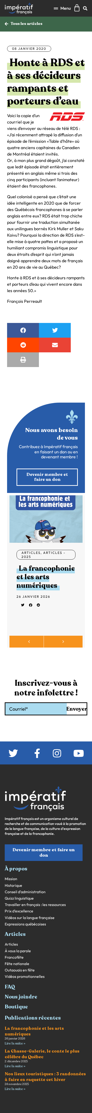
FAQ (10, 986)
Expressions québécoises (25, 924)
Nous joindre (21, 996)
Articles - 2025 (43, 555)
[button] (62, 8)
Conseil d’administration (25, 892)
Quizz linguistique (19, 898)
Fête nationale (17, 963)
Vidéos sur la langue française (29, 917)
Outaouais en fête (20, 970)
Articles (31, 553)
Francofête (14, 957)
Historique (13, 885)
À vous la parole (18, 951)
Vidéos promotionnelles (25, 976)
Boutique (16, 1006)
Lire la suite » (15, 1043)
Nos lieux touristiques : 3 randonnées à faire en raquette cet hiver (45, 1076)
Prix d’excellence (19, 911)
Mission (11, 879)
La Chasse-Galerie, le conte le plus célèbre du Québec (42, 1053)
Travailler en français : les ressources (35, 904)
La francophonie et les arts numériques (46, 577)
